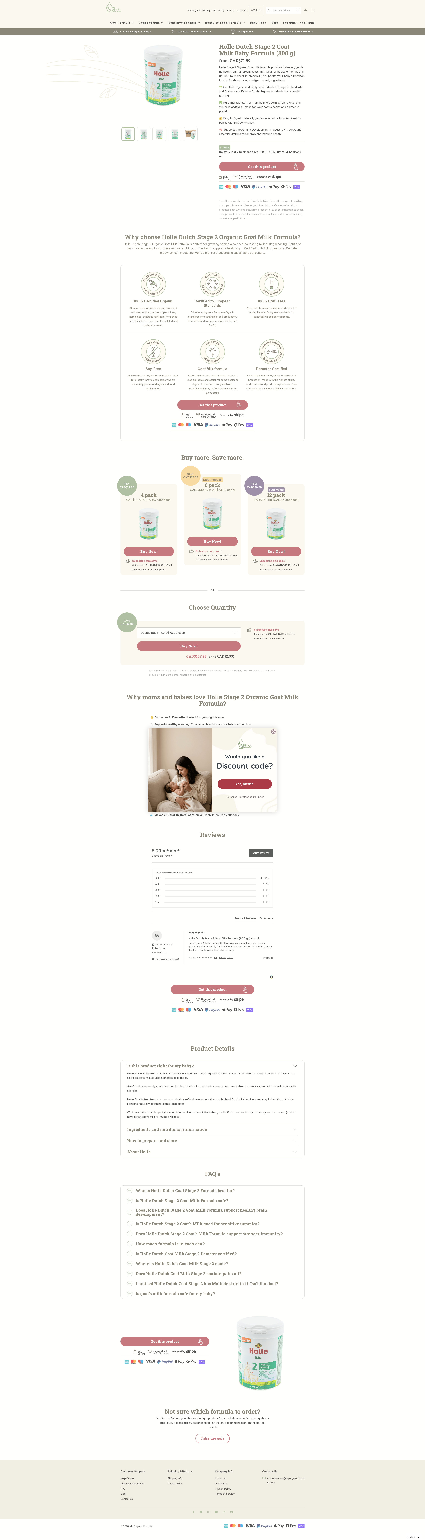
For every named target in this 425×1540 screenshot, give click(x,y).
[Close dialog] (273, 731)
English (411, 1537)
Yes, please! (245, 784)
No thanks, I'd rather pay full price (245, 796)
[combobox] (414, 1537)
